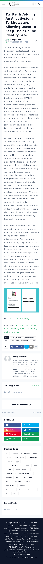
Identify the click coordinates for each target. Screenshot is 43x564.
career (26, 466)
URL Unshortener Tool (21, 555)
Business (14, 454)
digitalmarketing (25, 473)
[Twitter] (26, 347)
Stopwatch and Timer (30, 542)
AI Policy (32, 525)
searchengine (11, 485)
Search (8, 458)
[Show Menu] (3, 4)
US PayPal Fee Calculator (14, 539)
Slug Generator (12, 531)
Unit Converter (32, 539)
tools (34, 489)
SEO (35, 454)
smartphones (24, 489)
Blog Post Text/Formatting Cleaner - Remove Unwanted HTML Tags (21, 551)
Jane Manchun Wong (19, 318)
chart (35, 466)
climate (8, 469)
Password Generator (28, 531)
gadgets (9, 477)
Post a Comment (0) (21, 405)
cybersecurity (11, 473)
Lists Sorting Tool (30, 536)
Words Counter (21, 528)
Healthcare (25, 454)
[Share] (35, 41)
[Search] (39, 4)
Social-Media (15, 340)
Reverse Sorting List (14, 536)
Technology (24, 340)
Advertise (33, 523)
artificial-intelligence (13, 466)
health (18, 477)
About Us (10, 525)
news (6, 340)
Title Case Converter (11, 534)
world (15, 493)
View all (34, 385)
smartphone (10, 489)
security (23, 485)
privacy (27, 481)
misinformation (30, 337)
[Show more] (36, 347)
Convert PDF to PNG (15, 544)
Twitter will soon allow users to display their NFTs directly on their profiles (20, 328)
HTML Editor (34, 528)
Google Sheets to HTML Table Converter (21, 557)
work (7, 493)
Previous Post (8, 413)
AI (6, 454)
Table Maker (31, 544)
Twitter (33, 340)
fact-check (19, 337)
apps (12, 337)
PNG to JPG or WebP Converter (21, 547)
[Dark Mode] (34, 4)
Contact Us (8, 528)
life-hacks (17, 481)
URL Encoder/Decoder (30, 534)
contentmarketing (22, 469)
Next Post (36, 413)
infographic (28, 477)
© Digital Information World (16, 523)
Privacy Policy (21, 525)
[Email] (31, 347)
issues (8, 481)
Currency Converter (12, 542)
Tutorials (9, 462)
